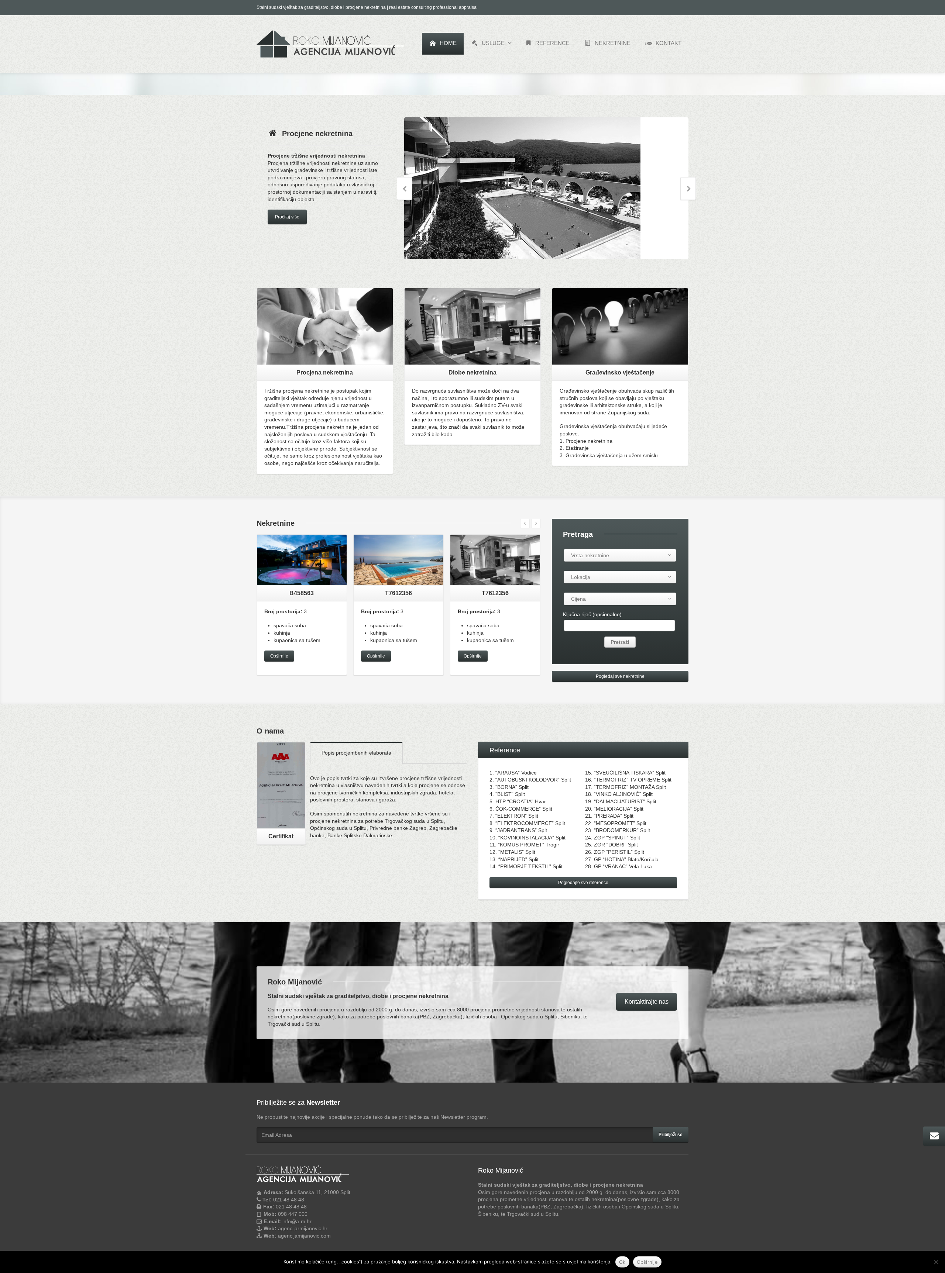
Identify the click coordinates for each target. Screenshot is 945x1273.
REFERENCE (552, 43)
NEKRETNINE (611, 43)
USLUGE (492, 43)
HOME (447, 43)
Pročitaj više (287, 238)
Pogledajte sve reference (583, 882)
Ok (622, 1262)
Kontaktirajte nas (647, 1001)
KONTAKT (667, 43)
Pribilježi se (671, 1134)
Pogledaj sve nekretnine (620, 676)
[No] (935, 1262)
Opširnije (279, 656)
